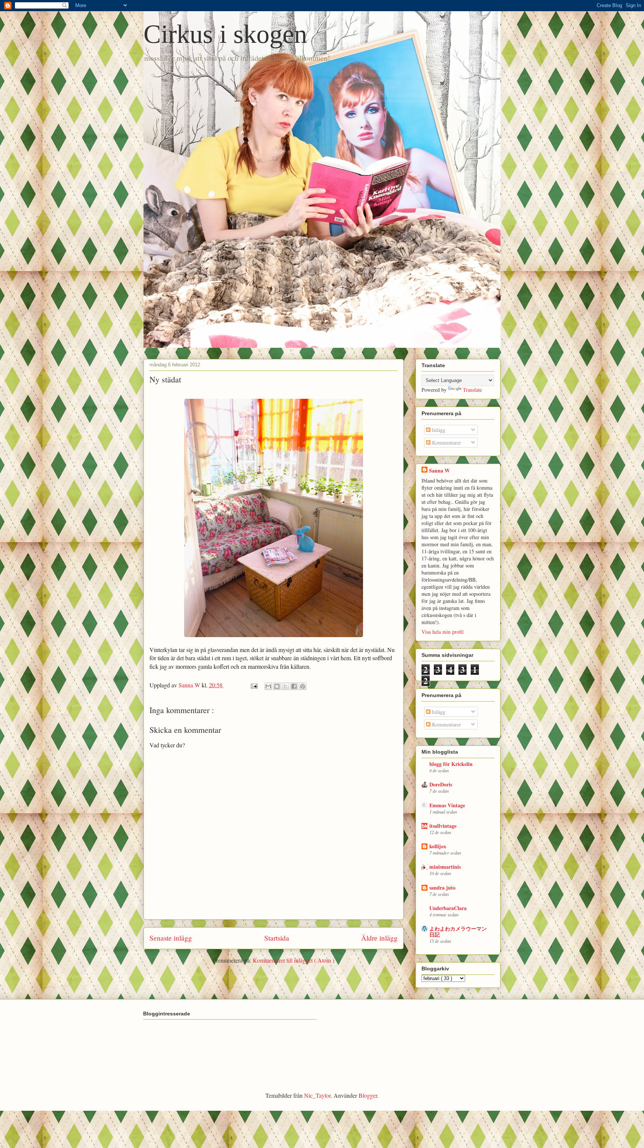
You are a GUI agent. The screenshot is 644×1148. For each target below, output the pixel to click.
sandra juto (442, 887)
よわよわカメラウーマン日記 (458, 931)
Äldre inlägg (379, 937)
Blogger (368, 1095)
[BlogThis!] (277, 686)
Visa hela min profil (443, 631)
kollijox (437, 846)
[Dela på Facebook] (294, 686)
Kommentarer (445, 442)
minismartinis (445, 867)
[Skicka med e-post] (268, 686)
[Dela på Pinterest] (302, 686)
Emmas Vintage (447, 805)
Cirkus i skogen (225, 34)
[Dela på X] (285, 686)
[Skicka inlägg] (253, 685)
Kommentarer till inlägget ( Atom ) (293, 960)
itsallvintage (443, 826)
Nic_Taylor (317, 1095)
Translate (472, 389)
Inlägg (437, 429)
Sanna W (439, 470)
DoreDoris (440, 784)
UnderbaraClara (448, 908)
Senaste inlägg (170, 937)
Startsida (276, 937)
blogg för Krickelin (451, 764)
